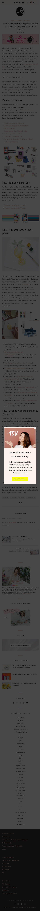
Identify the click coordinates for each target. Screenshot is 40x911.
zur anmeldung (20, 479)
